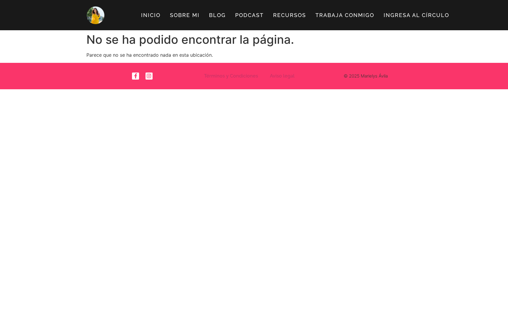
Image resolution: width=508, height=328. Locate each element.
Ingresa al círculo (416, 15)
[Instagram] (149, 76)
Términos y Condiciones (231, 76)
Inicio (151, 15)
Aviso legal (282, 76)
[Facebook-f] (135, 76)
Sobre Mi (185, 15)
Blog (217, 15)
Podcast (249, 15)
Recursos (289, 15)
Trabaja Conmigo (344, 15)
